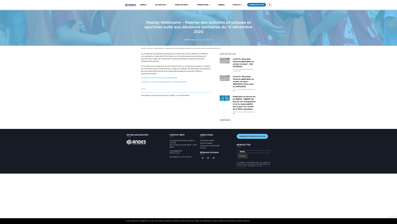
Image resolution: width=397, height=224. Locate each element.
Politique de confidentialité (209, 146)
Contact (237, 5)
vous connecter (157, 95)
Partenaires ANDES (207, 140)
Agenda (221, 5)
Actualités (150, 48)
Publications (181, 5)
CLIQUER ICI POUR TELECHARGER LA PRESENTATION (164, 82)
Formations (202, 5)
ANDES (143, 5)
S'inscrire (242, 156)
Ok (252, 221)
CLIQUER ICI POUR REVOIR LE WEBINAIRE (159, 78)
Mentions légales (206, 143)
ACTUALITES (160, 5)
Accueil (143, 48)
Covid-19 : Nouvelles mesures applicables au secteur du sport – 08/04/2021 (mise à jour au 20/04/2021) (243, 82)
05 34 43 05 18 (186, 157)
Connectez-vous (256, 5)
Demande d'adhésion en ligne (252, 136)
